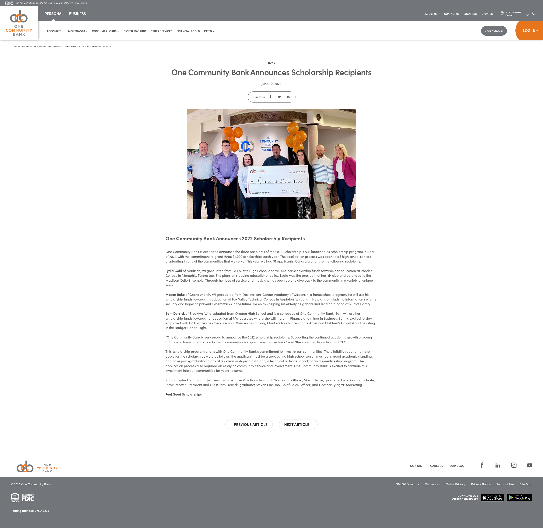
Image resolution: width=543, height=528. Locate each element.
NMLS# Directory (407, 484)
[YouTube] (527, 465)
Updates (487, 13)
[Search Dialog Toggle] (534, 13)
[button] (270, 97)
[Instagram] (514, 465)
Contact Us (451, 13)
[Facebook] (482, 465)
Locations (470, 13)
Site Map (526, 484)
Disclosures (432, 484)
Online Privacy (455, 484)
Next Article (297, 424)
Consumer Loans (104, 31)
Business (77, 14)
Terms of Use (505, 484)
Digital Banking (134, 31)
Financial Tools (188, 31)
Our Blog (39, 46)
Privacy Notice (481, 484)
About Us (431, 13)
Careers (436, 465)
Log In (529, 30)
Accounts (54, 31)
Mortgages (77, 31)
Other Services (161, 31)
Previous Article (250, 424)
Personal (54, 13)
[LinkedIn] (498, 465)
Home (17, 46)
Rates (208, 31)
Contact (417, 465)
